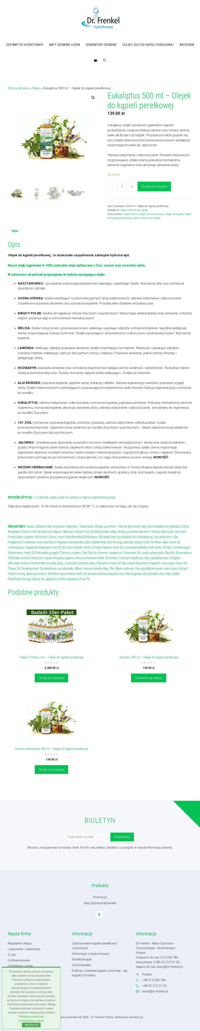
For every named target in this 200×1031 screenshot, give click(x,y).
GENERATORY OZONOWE (101, 45)
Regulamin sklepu (20, 943)
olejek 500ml (130, 214)
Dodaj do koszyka (154, 186)
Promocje (100, 897)
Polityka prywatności (31, 1016)
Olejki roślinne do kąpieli (134, 209)
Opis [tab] (14, 231)
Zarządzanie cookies (31, 1020)
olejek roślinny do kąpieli (146, 217)
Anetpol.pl (136, 1017)
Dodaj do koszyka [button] (51, 678)
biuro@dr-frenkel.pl (170, 967)
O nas (12, 955)
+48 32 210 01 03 (154, 986)
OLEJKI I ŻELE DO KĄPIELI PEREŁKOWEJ (148, 45)
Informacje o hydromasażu (90, 954)
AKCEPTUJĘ (31, 1025)
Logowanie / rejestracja (24, 949)
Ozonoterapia (81, 965)
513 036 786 (169, 957)
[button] (104, 60)
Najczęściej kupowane (100, 903)
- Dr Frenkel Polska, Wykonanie (109, 1017)
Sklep (36, 88)
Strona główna (18, 88)
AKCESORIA (186, 45)
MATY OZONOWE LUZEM (64, 45)
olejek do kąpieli (174, 214)
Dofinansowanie (19, 960)
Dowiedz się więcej (148, 678)
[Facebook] (99, 915)
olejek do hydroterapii (151, 214)
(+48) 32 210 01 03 (166, 962)
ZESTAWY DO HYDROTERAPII (24, 45)
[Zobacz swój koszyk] (95, 60)
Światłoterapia (82, 959)
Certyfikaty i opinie (20, 966)
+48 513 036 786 (154, 980)
